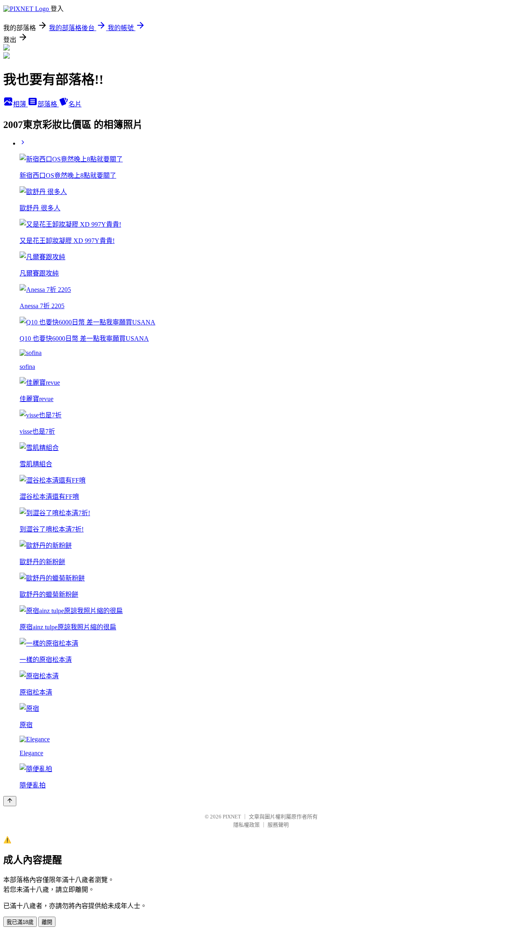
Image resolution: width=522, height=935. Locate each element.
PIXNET (232, 817)
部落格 (48, 104)
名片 (75, 104)
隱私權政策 (246, 825)
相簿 (20, 104)
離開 (47, 922)
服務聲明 (278, 825)
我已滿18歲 (20, 922)
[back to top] (9, 801)
